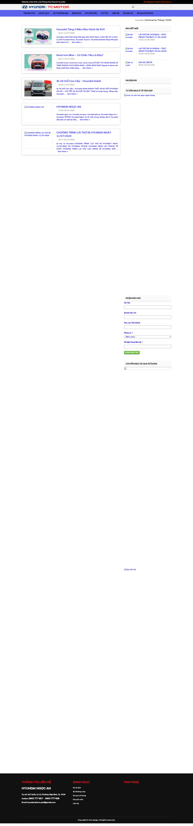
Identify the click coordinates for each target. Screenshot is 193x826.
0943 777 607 (36, 798)
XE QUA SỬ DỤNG (145, 13)
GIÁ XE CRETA (145, 62)
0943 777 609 (52, 798)
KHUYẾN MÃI (91, 13)
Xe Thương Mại (60, 13)
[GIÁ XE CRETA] (131, 66)
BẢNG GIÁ (76, 13)
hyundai (139, 20)
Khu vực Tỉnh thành (132, 323)
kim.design (93, 820)
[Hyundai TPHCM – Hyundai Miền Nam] (45, 7)
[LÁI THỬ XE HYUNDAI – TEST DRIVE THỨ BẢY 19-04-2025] (131, 52)
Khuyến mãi (78, 799)
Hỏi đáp (147, 2)
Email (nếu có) (130, 313)
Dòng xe (128, 333)
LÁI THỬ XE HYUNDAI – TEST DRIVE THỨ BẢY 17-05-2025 (152, 36)
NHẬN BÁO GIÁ (132, 352)
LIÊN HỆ (115, 13)
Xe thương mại (79, 792)
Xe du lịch (77, 788)
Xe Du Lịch (44, 13)
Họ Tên (127, 303)
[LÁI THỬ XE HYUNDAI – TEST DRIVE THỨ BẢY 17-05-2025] (131, 38)
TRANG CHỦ (29, 13)
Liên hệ (155, 2)
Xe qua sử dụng (79, 795)
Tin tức (104, 13)
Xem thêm (77, 42)
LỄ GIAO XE (128, 13)
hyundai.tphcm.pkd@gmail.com (41, 802)
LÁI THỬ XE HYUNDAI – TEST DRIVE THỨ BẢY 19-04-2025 (152, 49)
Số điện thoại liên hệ (132, 342)
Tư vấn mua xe (165, 2)
